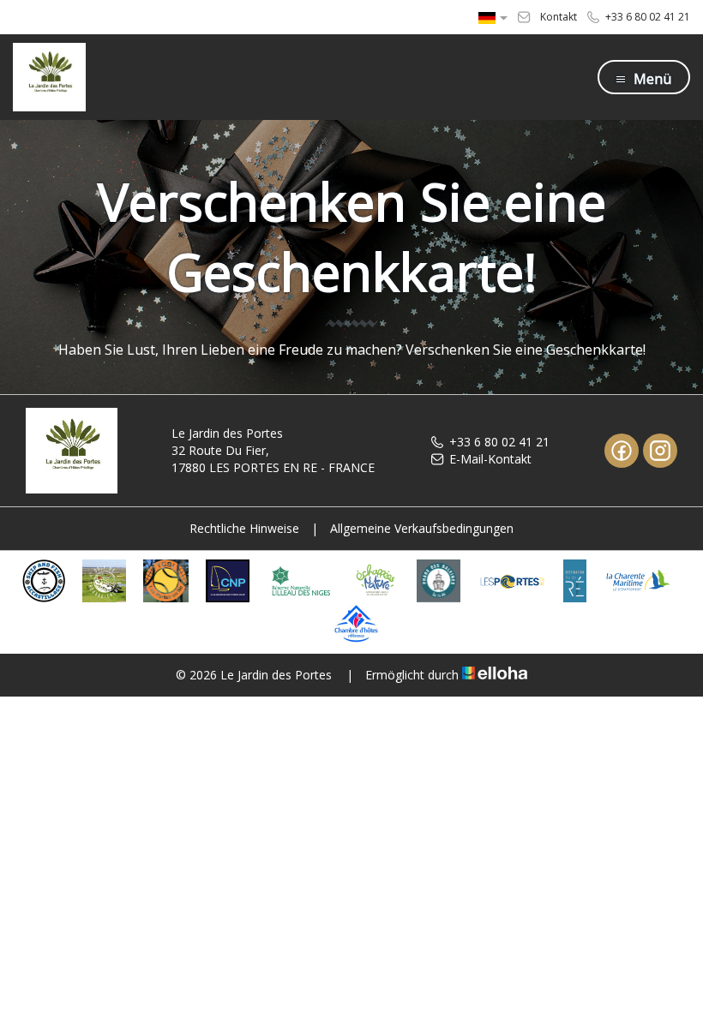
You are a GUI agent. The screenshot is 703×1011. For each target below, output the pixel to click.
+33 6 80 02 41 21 (499, 442)
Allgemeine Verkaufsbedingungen (422, 528)
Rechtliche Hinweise (244, 528)
